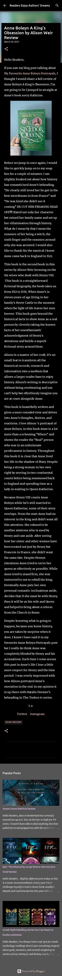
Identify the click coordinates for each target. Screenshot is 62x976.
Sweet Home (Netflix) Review (19, 808)
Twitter (22, 714)
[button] (6, 49)
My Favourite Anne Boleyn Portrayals (29, 73)
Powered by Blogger (33, 971)
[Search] (57, 5)
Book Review (13, 722)
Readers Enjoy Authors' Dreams (30, 5)
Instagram (37, 714)
